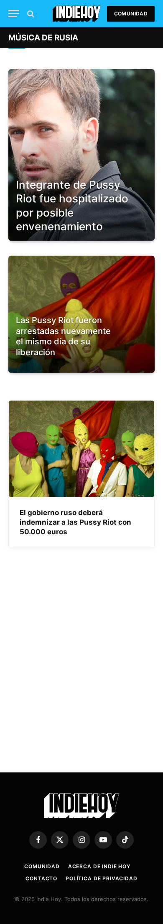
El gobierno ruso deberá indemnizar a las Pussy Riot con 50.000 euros (75, 522)
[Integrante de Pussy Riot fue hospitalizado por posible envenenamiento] (81, 155)
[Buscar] (29, 13)
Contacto (41, 878)
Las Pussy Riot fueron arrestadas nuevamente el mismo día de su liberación (63, 336)
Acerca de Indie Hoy (99, 866)
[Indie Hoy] (77, 13)
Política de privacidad (101, 878)
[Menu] (13, 13)
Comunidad (131, 13)
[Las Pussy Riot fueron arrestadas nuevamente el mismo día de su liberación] (81, 369)
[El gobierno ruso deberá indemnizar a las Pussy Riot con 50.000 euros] (81, 449)
